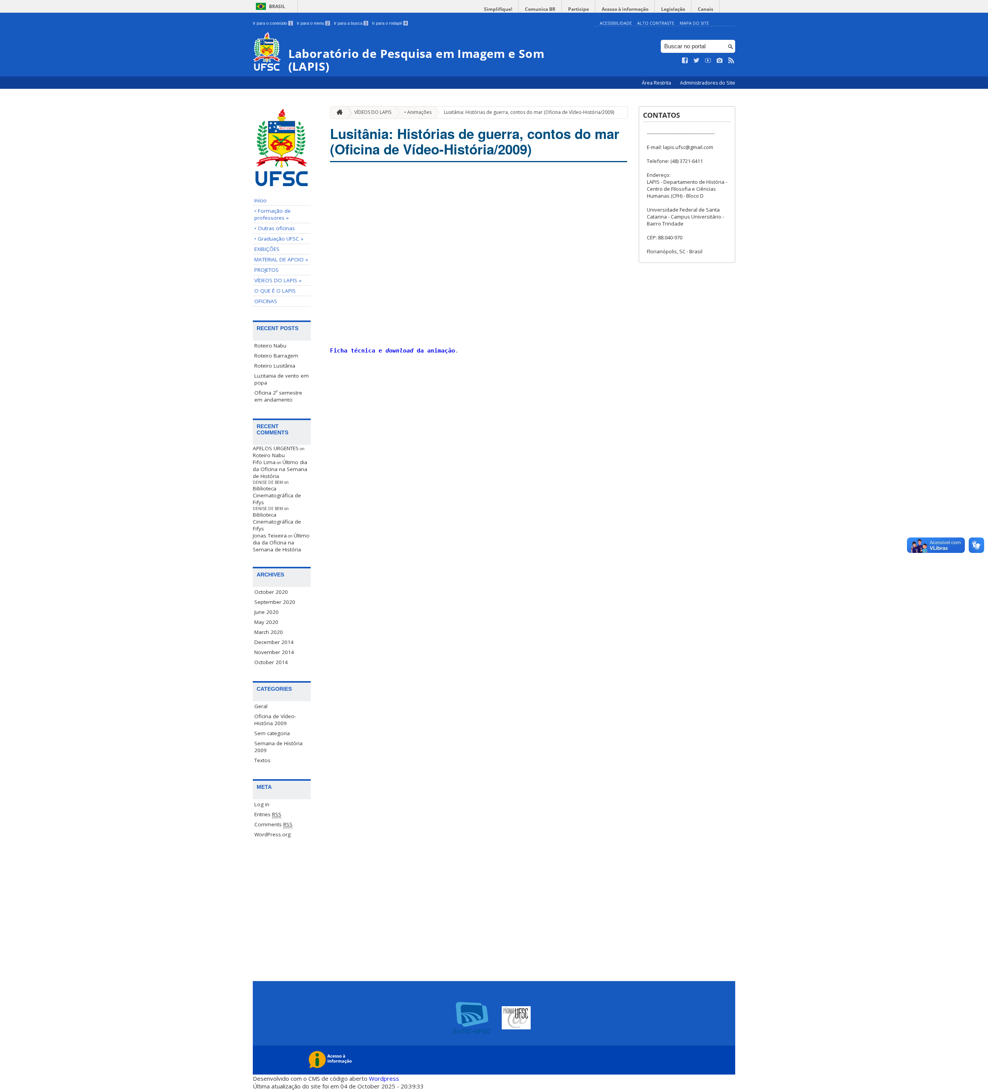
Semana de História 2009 (278, 747)
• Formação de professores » (272, 214)
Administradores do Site (707, 83)
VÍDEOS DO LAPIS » (277, 280)
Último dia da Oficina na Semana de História (280, 469)
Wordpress (384, 1078)
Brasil (277, 6)
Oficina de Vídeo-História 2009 (275, 720)
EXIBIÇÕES (266, 249)
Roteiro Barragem (276, 355)
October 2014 (271, 662)
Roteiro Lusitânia (274, 365)
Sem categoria (272, 733)
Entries (267, 814)
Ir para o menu (313, 23)
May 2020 (266, 622)
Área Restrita (657, 83)
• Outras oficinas (274, 228)
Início (260, 200)
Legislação (673, 9)
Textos (262, 760)
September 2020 (274, 601)
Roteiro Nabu (270, 345)
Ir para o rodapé (389, 23)
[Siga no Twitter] (697, 61)
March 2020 (268, 632)
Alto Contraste (655, 23)
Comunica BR (540, 9)
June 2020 (266, 612)
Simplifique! (498, 9)
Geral (260, 706)
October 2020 (271, 591)
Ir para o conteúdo (272, 23)
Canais (705, 9)
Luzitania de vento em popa (281, 379)
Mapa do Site (694, 23)
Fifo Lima (264, 462)
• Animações (417, 112)
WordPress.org (272, 834)
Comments (273, 824)
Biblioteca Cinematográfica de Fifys (277, 495)
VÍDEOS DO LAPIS (372, 112)
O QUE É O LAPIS (275, 290)
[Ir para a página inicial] (337, 113)
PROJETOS (266, 269)
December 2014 (274, 642)
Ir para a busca (350, 23)
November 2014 (274, 652)
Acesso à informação (625, 9)
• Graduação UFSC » (278, 238)
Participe (578, 9)
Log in (261, 804)
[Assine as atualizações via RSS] (731, 61)
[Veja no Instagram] (720, 61)
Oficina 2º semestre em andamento (278, 396)
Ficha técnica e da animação (392, 350)
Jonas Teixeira (270, 535)
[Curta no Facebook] (685, 61)
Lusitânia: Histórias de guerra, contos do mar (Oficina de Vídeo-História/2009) (529, 112)
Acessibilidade (616, 23)
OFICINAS (265, 301)
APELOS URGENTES (276, 448)
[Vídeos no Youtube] (708, 61)
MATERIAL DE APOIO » (281, 259)
